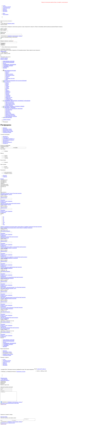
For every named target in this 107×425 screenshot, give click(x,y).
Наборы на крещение (9, 114)
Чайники (7, 94)
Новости (5, 8)
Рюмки (6, 85)
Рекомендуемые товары (8, 131)
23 (3, 217)
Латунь (5, 156)
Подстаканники (8, 109)
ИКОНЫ (5, 67)
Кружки (7, 84)
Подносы (7, 92)
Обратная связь (3, 378)
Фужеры (7, 88)
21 (3, 218)
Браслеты (7, 71)
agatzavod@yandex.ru (41, 368)
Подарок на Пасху (8, 173)
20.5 (4, 224)
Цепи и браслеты (9, 105)
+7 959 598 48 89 (3, 23)
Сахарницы (7, 95)
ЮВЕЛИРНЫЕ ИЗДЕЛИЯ (8, 61)
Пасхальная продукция (10, 115)
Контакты (5, 10)
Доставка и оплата (7, 6)
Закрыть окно (3, 51)
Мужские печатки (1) (7, 142)
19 (3, 221)
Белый (5, 166)
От (1, 147)
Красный (6, 167)
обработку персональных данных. (15, 36)
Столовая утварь (8, 99)
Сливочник (7, 96)
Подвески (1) (5, 141)
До (14, 147)
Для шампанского (8, 172)
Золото (5, 155)
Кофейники (7, 91)
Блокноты (7, 110)
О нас (4, 5)
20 (3, 223)
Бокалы (7, 82)
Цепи (6, 79)
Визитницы (7, 111)
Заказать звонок (11, 23)
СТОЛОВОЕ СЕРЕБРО (8, 65)
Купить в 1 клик (3, 201)
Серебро (6, 157)
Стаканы (7, 86)
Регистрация (5, 14)
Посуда (4, 63)
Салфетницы (8, 98)
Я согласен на (12, 36)
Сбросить (5, 176)
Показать (5, 175)
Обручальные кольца (9, 75)
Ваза (6, 89)
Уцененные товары (7, 132)
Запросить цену (11, 422)
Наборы (6, 151)
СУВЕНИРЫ (6, 66)
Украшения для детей (9, 78)
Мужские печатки (9, 74)
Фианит (6, 162)
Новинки (5, 127)
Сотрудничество (6, 7)
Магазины (5, 11)
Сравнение (10, 201)
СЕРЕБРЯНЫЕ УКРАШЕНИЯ (9, 64)
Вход (4, 13)
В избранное (3, 202)
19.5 (4, 222)
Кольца (6, 72)
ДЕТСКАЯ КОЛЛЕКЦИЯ (8, 62)
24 (3, 220)
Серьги (6, 77)
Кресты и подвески (9, 101)
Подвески (7, 76)
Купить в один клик (14, 403)
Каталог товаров (4, 58)
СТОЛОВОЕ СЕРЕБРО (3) (8, 138)
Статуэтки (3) (6, 137)
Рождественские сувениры (11, 116)
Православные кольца (10, 104)
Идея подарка (8, 113)
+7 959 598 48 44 (3, 52)
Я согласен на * (12, 402)
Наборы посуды (8, 97)
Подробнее (2, 200)
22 (3, 216)
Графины (7, 90)
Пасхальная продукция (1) (8, 139)
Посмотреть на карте (21, 371)
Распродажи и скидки (7, 130)
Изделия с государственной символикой (13, 108)
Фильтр (2, 178)
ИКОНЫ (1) (5, 136)
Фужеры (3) (5, 143)
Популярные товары (7, 129)
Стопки (7, 87)
